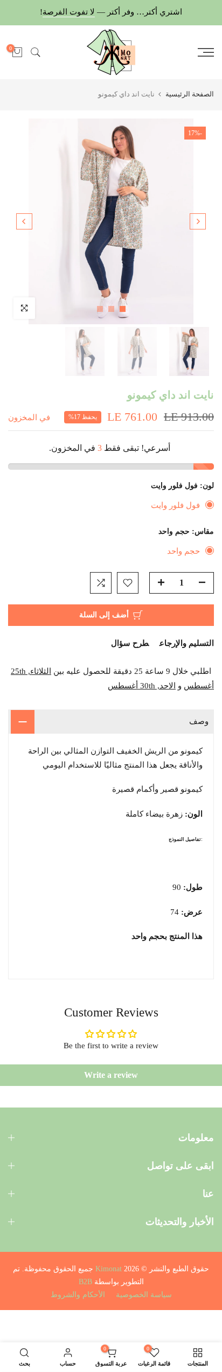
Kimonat (108, 1269)
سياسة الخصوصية (144, 1295)
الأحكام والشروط (78, 1295)
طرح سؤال (130, 643)
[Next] (24, 221)
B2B (85, 1282)
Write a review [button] (111, 1075)
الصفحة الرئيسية (189, 94)
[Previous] (198, 221)
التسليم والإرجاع (186, 643)
